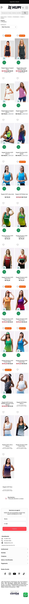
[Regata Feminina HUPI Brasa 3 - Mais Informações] (7, 133)
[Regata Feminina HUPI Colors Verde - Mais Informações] (7, 341)
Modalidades (16, 16)
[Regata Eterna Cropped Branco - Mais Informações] (7, 92)
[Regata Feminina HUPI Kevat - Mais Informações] (21, 92)
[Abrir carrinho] (25, 8)
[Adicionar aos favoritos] (3, 35)
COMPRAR (4, 62)
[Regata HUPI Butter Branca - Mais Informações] (21, 383)
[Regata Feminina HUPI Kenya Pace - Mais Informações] (21, 258)
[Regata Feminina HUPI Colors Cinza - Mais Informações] (21, 425)
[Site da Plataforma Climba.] (14, 593)
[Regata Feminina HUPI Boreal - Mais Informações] (21, 133)
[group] (14, 498)
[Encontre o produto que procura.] (25, 13)
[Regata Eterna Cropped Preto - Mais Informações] (7, 49)
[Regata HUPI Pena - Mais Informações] (7, 468)
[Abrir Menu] (2, 7)
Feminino (10, 16)
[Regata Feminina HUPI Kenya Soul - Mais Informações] (7, 258)
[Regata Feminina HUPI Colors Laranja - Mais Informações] (7, 300)
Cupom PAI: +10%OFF (14, 1)
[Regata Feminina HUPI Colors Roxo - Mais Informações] (21, 300)
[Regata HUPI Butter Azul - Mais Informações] (21, 175)
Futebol (22, 16)
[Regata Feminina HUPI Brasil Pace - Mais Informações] (21, 216)
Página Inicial (3, 16)
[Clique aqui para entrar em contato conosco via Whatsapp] (25, 594)
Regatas (2, 18)
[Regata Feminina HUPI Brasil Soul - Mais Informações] (7, 216)
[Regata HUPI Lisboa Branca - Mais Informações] (7, 425)
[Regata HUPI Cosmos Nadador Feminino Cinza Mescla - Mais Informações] (7, 383)
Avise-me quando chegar (7, 448)
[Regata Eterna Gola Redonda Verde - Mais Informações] (21, 49)
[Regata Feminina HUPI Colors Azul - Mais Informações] (21, 341)
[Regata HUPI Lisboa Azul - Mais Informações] (7, 175)
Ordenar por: (3, 24)
